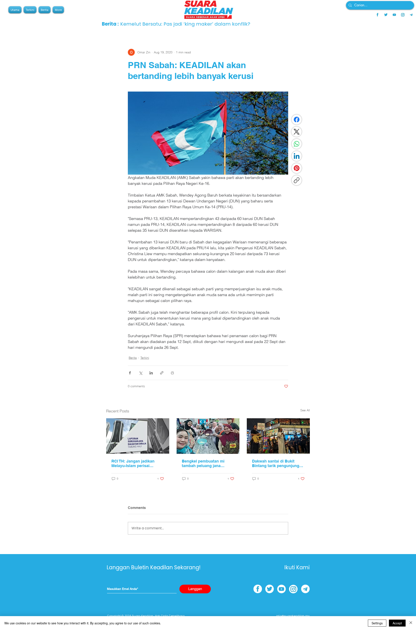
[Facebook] (297, 120)
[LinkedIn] (297, 156)
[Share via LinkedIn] (151, 373)
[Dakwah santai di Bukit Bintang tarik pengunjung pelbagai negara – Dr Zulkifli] (278, 436)
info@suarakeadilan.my (293, 616)
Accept (397, 623)
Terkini (144, 358)
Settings (377, 623)
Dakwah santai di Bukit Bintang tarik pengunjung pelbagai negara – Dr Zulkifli (278, 463)
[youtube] (394, 14)
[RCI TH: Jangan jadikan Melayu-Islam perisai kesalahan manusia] (137, 436)
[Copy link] (297, 180)
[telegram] (411, 14)
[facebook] (377, 14)
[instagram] (402, 14)
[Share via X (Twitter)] (140, 373)
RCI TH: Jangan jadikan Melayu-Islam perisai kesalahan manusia (132, 463)
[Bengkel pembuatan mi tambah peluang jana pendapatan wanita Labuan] (208, 436)
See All (305, 410)
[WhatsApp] (297, 144)
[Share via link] (162, 373)
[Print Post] (172, 373)
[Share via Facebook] (130, 373)
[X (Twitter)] (296, 132)
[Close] (410, 623)
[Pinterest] (297, 168)
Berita (133, 358)
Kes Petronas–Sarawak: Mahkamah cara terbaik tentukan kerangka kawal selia (213, 24)
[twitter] (385, 14)
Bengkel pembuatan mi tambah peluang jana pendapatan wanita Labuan (207, 463)
